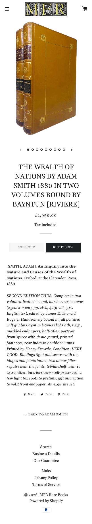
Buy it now (63, 247)
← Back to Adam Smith (46, 415)
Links (46, 470)
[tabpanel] (46, 78)
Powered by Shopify (46, 500)
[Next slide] (71, 150)
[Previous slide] (21, 150)
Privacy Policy (46, 477)
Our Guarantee (46, 460)
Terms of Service (46, 484)
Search (46, 447)
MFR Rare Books (54, 494)
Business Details (46, 453)
